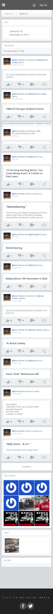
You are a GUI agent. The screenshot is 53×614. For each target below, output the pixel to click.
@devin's (33, 157)
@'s (38, 131)
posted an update (32, 391)
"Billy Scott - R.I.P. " (18, 444)
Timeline (8, 13)
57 (23, 84)
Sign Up (43, 5)
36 (11, 320)
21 (23, 457)
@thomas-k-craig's (37, 94)
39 (23, 351)
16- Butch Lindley (15, 343)
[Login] (34, 5)
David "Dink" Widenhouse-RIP (22, 374)
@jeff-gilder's (35, 234)
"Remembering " (16, 206)
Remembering (14, 247)
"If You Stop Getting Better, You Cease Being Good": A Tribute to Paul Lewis (24, 173)
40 (11, 351)
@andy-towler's (36, 330)
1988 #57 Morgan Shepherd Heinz (25, 108)
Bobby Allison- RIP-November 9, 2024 (26, 278)
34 (23, 320)
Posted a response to (33, 194)
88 (23, 421)
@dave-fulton (18, 60)
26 (11, 421)
